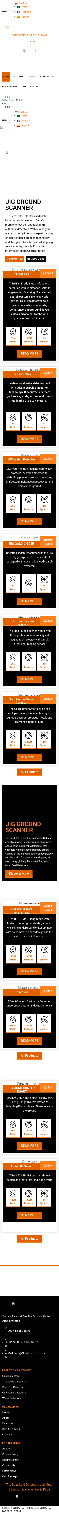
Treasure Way (21, 374)
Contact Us (8, 1465)
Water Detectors (11, 1398)
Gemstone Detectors (14, 1392)
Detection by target (16, 1370)
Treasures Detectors (14, 1381)
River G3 (22, 992)
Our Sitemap (9, 1476)
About (5, 1417)
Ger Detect (15, 64)
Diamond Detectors (13, 1387)
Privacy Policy (10, 1454)
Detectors (7, 1423)
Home (5, 1412)
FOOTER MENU (11, 1443)
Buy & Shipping (11, 1428)
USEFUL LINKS (10, 1406)
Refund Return (10, 1459)
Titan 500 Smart (22, 1166)
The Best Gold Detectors (20, 216)
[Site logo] (13, 101)
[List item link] (29, 1344)
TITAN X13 (21, 274)
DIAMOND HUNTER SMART (21, 1089)
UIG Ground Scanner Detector (22, 622)
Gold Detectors (11, 1375)
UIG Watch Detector (21, 459)
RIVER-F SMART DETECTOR (21, 911)
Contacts (7, 1434)
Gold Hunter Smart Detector (21, 701)
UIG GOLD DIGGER (21, 543)
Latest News (9, 1470)
